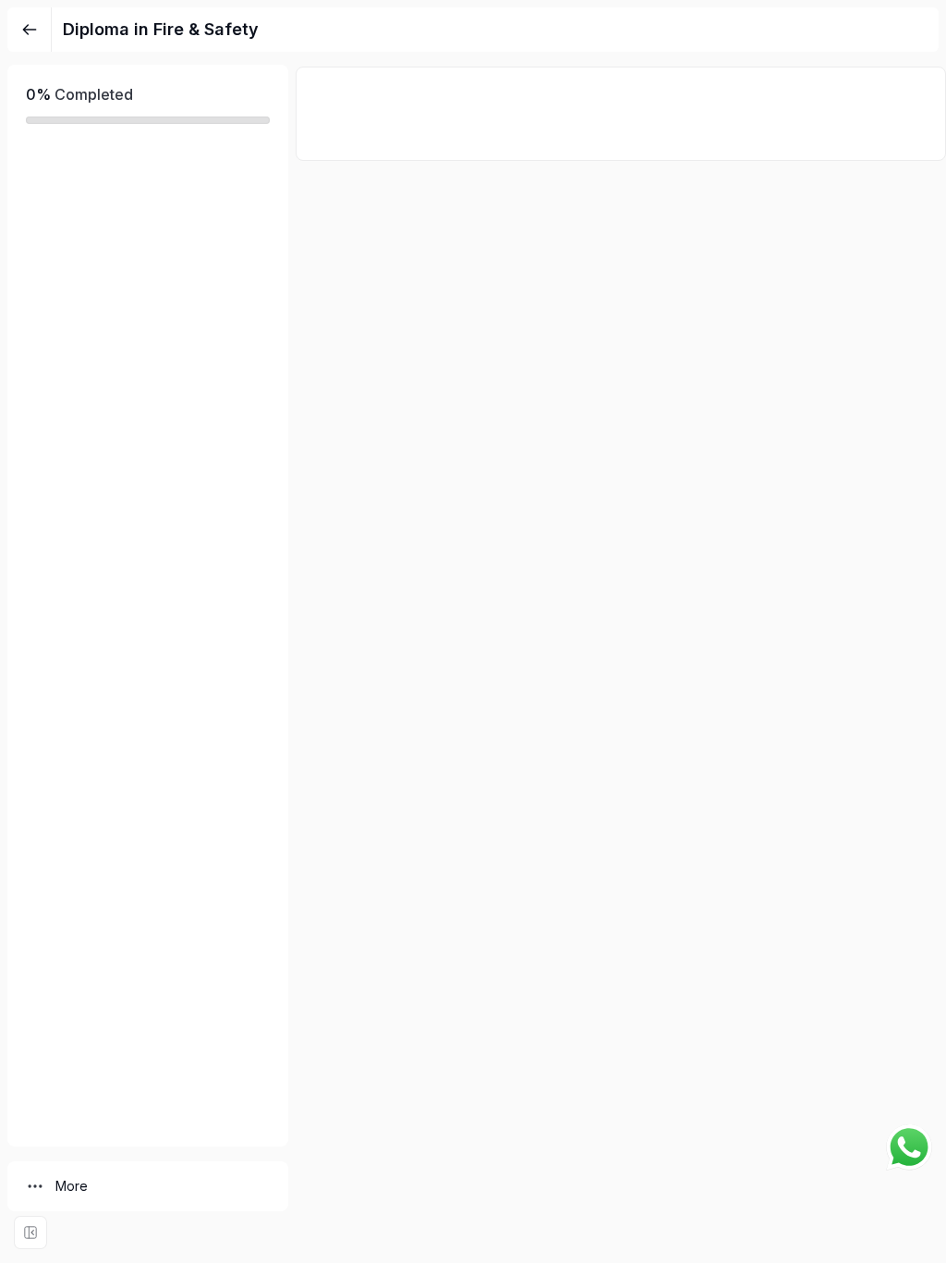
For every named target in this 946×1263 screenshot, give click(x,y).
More (71, 1186)
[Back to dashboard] (29, 29)
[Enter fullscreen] (30, 1232)
